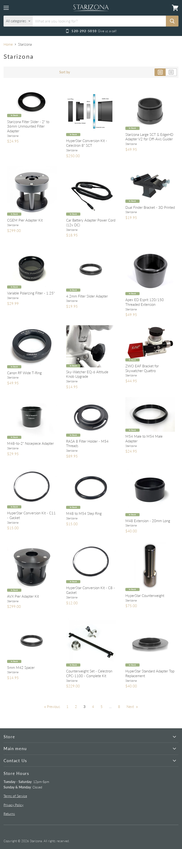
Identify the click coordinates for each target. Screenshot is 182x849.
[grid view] (160, 72)
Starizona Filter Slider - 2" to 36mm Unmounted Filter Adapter (28, 126)
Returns (9, 814)
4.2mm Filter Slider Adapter (87, 296)
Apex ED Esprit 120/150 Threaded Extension (144, 302)
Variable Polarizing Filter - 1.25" (31, 293)
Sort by (64, 72)
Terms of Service (15, 796)
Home (8, 44)
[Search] (172, 21)
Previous (53, 706)
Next (131, 706)
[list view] (171, 72)
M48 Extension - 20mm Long (147, 521)
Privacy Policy (13, 805)
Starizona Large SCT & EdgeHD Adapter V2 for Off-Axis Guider (149, 136)
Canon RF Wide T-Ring (24, 373)
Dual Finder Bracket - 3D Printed (150, 207)
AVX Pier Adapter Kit (23, 596)
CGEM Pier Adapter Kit (25, 220)
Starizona (12, 136)
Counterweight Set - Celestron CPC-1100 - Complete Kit (89, 673)
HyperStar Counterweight (144, 595)
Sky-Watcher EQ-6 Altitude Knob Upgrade (87, 374)
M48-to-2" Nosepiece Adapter (30, 443)
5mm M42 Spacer (21, 667)
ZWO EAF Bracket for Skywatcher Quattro (142, 368)
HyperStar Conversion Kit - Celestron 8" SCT (86, 142)
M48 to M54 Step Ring (84, 513)
